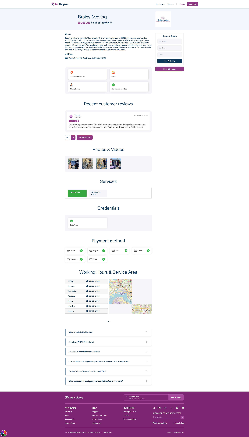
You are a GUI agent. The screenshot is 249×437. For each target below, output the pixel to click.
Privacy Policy (179, 423)
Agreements (69, 419)
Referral (126, 416)
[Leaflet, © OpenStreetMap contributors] (130, 296)
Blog (67, 416)
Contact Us (96, 423)
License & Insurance (99, 416)
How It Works (97, 419)
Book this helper (169, 69)
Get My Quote (169, 61)
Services (159, 4)
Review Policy (70, 423)
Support (95, 412)
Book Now (192, 4)
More (170, 4)
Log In (182, 4)
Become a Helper (130, 419)
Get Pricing (176, 397)
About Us (68, 412)
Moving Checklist (130, 412)
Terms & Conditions (160, 423)
